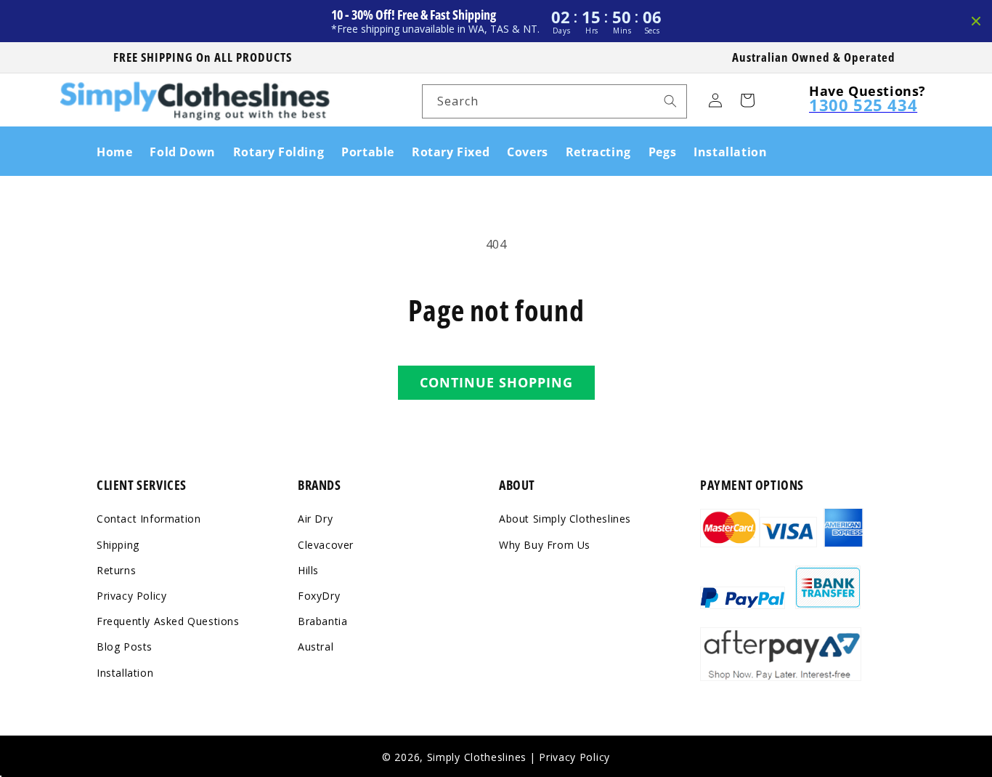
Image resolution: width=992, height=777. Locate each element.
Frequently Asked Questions (168, 621)
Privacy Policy (131, 596)
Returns (116, 570)
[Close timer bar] (976, 21)
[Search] (670, 101)
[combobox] (554, 101)
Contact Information (148, 519)
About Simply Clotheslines (565, 519)
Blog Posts (125, 646)
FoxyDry (319, 596)
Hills (308, 570)
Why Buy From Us (544, 545)
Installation (125, 673)
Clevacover (326, 545)
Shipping (118, 545)
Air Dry (315, 519)
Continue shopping (496, 382)
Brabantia (322, 621)
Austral (315, 646)
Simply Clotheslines (477, 757)
